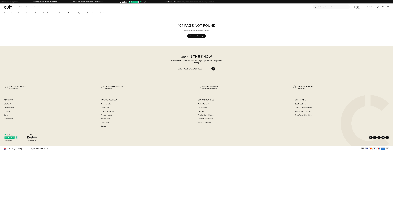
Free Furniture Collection (206, 115)
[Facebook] (371, 137)
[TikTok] (387, 137)
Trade (28, 7)
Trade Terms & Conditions (303, 115)
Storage (61, 13)
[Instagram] (379, 137)
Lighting (80, 13)
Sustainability (8, 119)
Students (201, 111)
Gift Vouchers (202, 107)
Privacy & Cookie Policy (205, 119)
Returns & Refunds (107, 111)
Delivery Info (105, 107)
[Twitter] (375, 137)
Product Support (106, 115)
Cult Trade (7, 111)
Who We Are (8, 104)
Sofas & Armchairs (49, 13)
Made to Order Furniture (303, 111)
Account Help (105, 119)
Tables (28, 13)
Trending (102, 13)
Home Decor (91, 13)
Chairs (20, 13)
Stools (37, 13)
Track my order (106, 104)
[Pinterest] (383, 137)
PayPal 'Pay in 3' (203, 104)
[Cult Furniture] (8, 7)
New (12, 13)
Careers (6, 115)
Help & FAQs (105, 122)
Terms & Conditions (204, 122)
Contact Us (104, 126)
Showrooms (38, 7)
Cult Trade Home (300, 104)
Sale (5, 13)
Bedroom (71, 13)
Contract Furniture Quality (303, 107)
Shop (20, 7)
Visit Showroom (9, 107)
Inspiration (49, 7)
